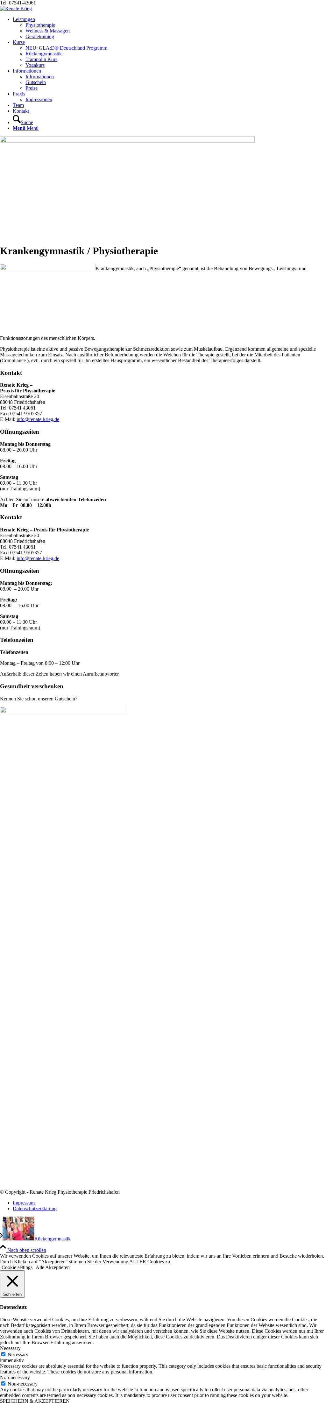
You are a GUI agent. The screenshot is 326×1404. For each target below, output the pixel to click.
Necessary (18, 1354)
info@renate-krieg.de (38, 419)
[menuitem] (169, 28)
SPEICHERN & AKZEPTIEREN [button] (35, 1401)
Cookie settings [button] (17, 1267)
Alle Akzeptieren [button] (53, 1267)
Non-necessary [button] (15, 1377)
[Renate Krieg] (16, 8)
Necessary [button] (10, 1348)
